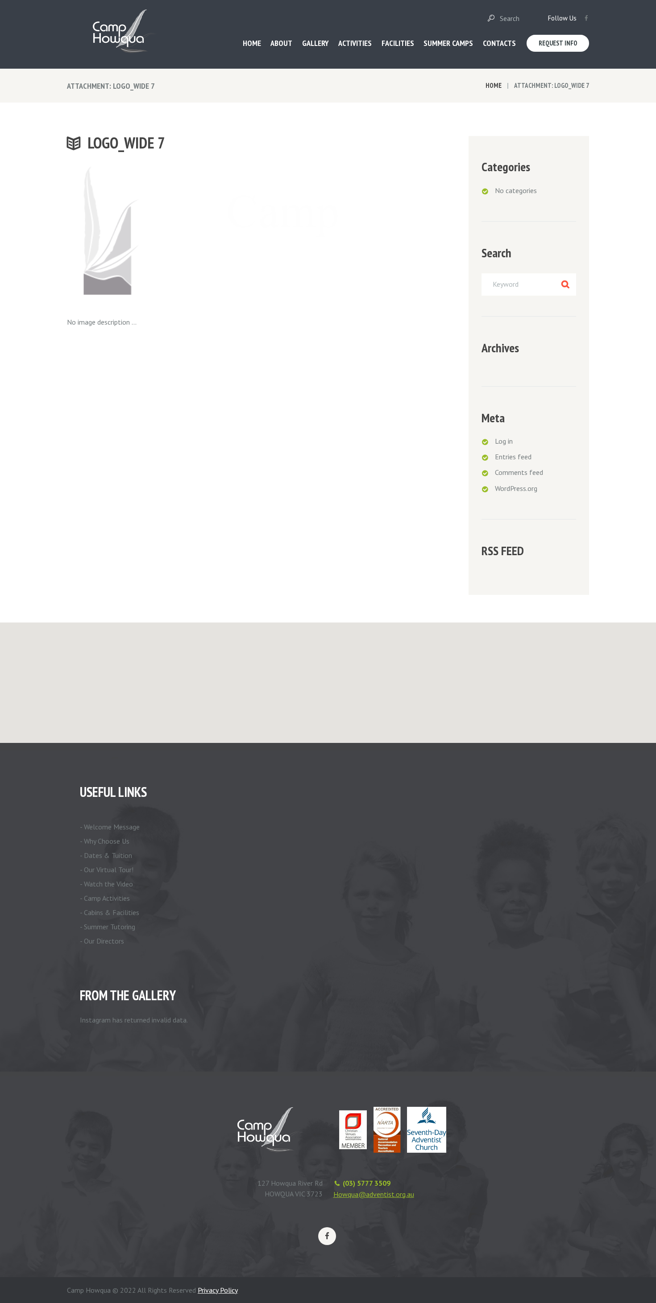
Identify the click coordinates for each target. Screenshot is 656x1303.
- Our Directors (102, 940)
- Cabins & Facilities (109, 912)
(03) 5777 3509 (366, 1183)
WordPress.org (516, 488)
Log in (504, 441)
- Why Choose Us (104, 841)
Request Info (558, 43)
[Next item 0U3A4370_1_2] (325, 232)
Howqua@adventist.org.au (373, 1194)
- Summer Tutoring (107, 926)
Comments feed (519, 472)
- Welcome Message (110, 826)
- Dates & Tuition (106, 855)
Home (494, 85)
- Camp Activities (105, 898)
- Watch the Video (106, 883)
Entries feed (513, 456)
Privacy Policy (218, 1290)
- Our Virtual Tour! (106, 869)
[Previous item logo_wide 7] (153, 232)
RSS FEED (503, 551)
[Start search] (490, 18)
